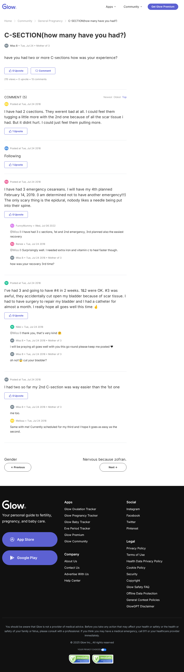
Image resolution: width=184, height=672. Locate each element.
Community (25, 21)
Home (8, 21)
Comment (45, 70)
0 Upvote (17, 70)
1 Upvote (17, 131)
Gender (10, 459)
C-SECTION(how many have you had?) (92, 21)
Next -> (113, 467)
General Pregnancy (50, 21)
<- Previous (18, 467)
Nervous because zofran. (104, 459)
